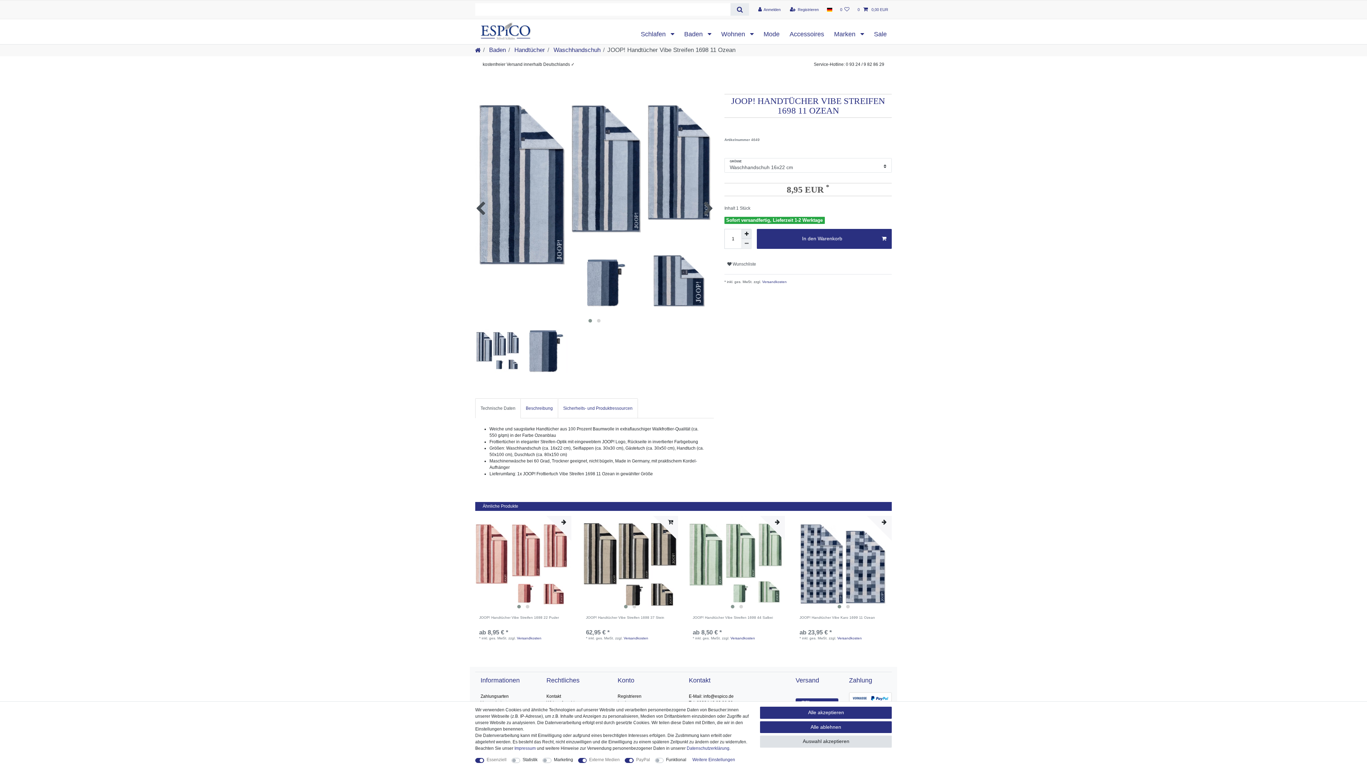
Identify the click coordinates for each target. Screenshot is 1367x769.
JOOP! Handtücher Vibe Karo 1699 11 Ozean (837, 617)
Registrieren (629, 696)
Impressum (525, 748)
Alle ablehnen (826, 727)
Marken (845, 34)
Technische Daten (498, 408)
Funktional (676, 759)
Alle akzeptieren (826, 712)
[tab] (498, 408)
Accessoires (807, 34)
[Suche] (739, 9)
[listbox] (523, 564)
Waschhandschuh (576, 50)
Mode (772, 34)
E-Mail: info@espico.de (711, 696)
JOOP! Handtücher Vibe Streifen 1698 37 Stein (625, 617)
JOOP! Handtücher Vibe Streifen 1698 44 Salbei (733, 617)
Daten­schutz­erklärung (708, 748)
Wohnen (734, 34)
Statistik (530, 759)
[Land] (829, 9)
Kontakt (553, 696)
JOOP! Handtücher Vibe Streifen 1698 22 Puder (519, 617)
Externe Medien (604, 759)
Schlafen (654, 34)
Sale (880, 34)
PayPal (643, 759)
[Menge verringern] (746, 244)
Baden (694, 34)
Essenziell (497, 759)
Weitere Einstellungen (713, 759)
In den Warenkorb (822, 238)
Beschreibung (539, 408)
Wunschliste (744, 264)
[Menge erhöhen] (746, 234)
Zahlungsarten (495, 696)
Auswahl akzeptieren (826, 741)
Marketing (563, 759)
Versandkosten (774, 282)
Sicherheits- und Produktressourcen (598, 408)
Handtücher (529, 50)
